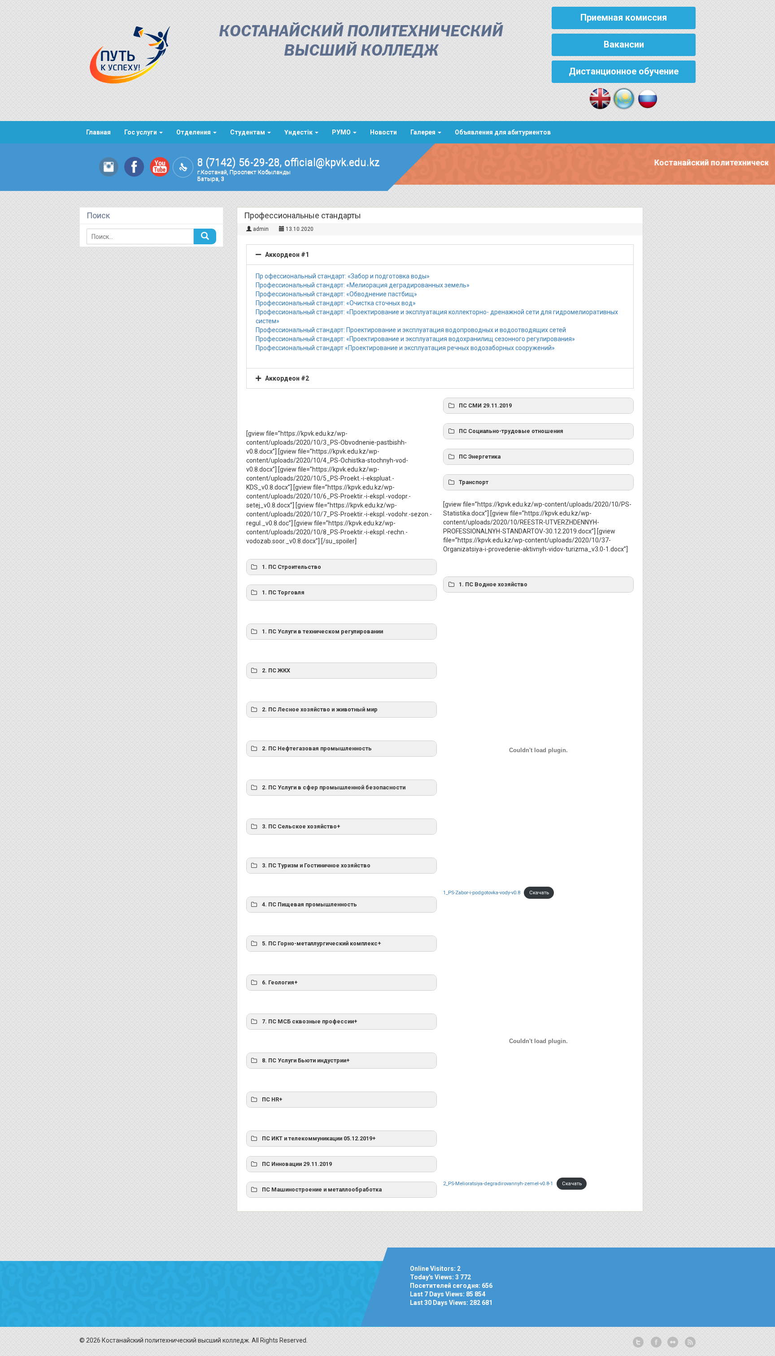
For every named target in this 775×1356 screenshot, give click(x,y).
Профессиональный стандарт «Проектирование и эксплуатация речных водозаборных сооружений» (405, 347)
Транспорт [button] (473, 482)
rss (689, 1342)
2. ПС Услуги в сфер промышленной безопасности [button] (333, 787)
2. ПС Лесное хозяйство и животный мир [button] (320, 709)
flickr (672, 1342)
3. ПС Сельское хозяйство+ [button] (301, 826)
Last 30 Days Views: (440, 1303)
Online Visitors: (433, 1268)
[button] (440, 254)
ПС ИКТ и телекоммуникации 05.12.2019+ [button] (319, 1138)
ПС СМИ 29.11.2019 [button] (485, 405)
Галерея (423, 132)
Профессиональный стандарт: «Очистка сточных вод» (336, 303)
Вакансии (624, 44)
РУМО (342, 132)
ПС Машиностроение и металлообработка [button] (322, 1189)
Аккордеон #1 (287, 254)
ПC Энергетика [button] (480, 456)
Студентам (248, 132)
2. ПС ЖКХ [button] (276, 670)
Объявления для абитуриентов (503, 132)
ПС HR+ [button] (272, 1099)
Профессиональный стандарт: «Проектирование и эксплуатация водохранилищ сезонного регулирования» (415, 338)
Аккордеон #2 (287, 378)
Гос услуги (141, 132)
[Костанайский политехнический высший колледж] (125, 52)
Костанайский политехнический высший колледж (361, 41)
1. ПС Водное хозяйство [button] (493, 584)
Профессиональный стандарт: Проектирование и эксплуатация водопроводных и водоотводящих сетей (411, 330)
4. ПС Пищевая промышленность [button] (309, 904)
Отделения (194, 132)
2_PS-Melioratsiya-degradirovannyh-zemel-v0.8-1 (498, 1184)
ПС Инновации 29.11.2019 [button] (297, 1164)
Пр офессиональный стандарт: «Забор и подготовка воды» (343, 276)
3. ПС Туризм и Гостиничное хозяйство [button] (316, 865)
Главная (98, 132)
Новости (383, 132)
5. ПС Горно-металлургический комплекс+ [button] (321, 943)
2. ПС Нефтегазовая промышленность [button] (317, 748)
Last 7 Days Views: (438, 1294)
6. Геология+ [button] (280, 982)
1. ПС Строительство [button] (291, 566)
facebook (655, 1342)
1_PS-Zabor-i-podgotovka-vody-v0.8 (481, 893)
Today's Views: (432, 1277)
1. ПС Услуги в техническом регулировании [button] (322, 631)
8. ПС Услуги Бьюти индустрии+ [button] (306, 1060)
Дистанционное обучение (624, 71)
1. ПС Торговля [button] (283, 592)
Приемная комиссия (623, 17)
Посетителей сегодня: (446, 1285)
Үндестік (299, 132)
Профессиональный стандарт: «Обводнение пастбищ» (336, 294)
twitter (638, 1342)
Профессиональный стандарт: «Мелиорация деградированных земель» (363, 285)
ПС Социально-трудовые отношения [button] (511, 431)
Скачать (539, 893)
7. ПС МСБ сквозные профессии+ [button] (309, 1021)
